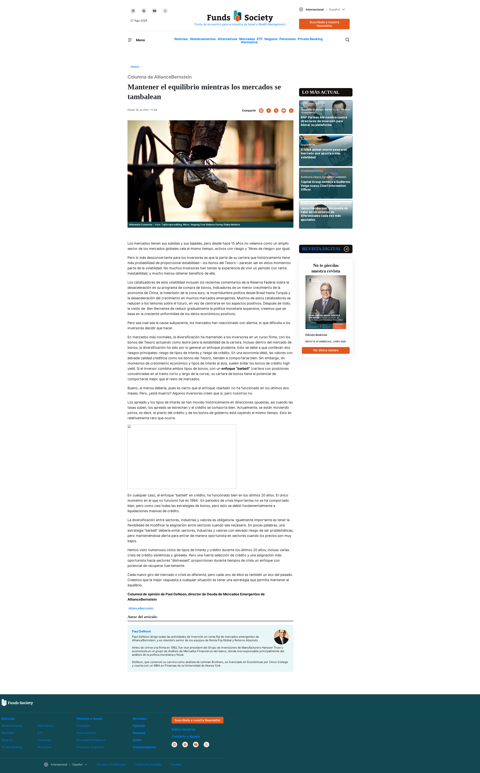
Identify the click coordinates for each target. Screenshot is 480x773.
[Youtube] (154, 11)
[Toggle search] (347, 39)
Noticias (8, 719)
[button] (324, 9)
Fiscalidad (83, 725)
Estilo (137, 740)
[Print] (283, 110)
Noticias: (181, 39)
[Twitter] (165, 11)
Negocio (271, 39)
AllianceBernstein (140, 608)
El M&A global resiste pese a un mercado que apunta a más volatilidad (324, 153)
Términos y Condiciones (111, 764)
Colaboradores (144, 747)
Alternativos (227, 39)
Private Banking (310, 39)
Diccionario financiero (91, 740)
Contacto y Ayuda (186, 736)
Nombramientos (203, 39)
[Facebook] (268, 110)
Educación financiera (90, 747)
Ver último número (326, 350)
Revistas (139, 719)
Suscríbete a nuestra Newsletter (324, 24)
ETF (260, 39)
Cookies (176, 764)
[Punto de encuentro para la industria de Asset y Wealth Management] (240, 18)
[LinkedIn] (133, 11)
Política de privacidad (149, 764)
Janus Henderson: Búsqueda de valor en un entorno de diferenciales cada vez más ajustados (324, 213)
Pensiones (287, 39)
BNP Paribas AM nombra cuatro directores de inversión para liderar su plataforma (324, 121)
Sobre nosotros (184, 729)
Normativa (249, 42)
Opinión (139, 726)
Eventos (139, 733)
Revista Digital (321, 248)
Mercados (247, 39)
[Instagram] (144, 11)
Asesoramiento (86, 733)
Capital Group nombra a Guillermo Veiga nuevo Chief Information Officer (325, 185)
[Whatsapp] (291, 110)
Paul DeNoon (141, 631)
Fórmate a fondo (89, 719)
